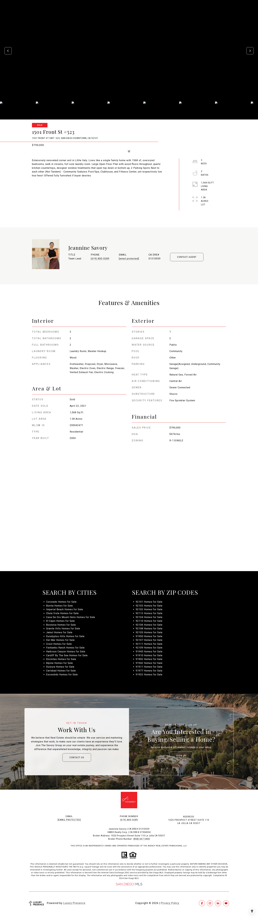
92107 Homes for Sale (149, 640)
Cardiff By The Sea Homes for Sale (67, 655)
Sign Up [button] (181, 756)
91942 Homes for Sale (149, 663)
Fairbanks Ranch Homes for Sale (65, 647)
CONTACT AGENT (186, 257)
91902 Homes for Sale (149, 659)
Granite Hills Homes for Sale (63, 628)
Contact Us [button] (76, 757)
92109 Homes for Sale (149, 647)
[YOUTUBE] (226, 903)
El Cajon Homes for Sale (60, 620)
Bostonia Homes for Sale (61, 624)
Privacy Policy (170, 903)
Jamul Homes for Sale (59, 632)
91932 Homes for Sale (149, 674)
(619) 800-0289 (100, 258)
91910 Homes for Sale (149, 655)
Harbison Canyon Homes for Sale (65, 651)
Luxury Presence (74, 903)
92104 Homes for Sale (149, 617)
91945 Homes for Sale (149, 651)
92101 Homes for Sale (149, 601)
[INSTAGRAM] (210, 903)
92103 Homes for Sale (149, 605)
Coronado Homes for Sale (61, 601)
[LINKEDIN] (218, 903)
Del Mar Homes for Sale (60, 640)
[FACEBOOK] (202, 903)
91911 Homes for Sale (149, 666)
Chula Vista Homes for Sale (62, 613)
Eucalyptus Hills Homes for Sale (65, 636)
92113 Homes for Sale (149, 613)
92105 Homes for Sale (149, 632)
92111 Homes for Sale (149, 643)
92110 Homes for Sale (149, 620)
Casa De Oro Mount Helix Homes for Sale (70, 617)
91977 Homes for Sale (149, 670)
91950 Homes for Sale (149, 636)
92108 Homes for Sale (149, 628)
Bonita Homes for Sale (59, 605)
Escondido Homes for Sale (62, 674)
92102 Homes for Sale (149, 609)
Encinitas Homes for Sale (61, 659)
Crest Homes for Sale (59, 643)
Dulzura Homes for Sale (60, 666)
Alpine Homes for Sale (59, 663)
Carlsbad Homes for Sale (61, 670)
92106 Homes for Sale (149, 624)
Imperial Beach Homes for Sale (64, 609)
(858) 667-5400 (141, 839)
